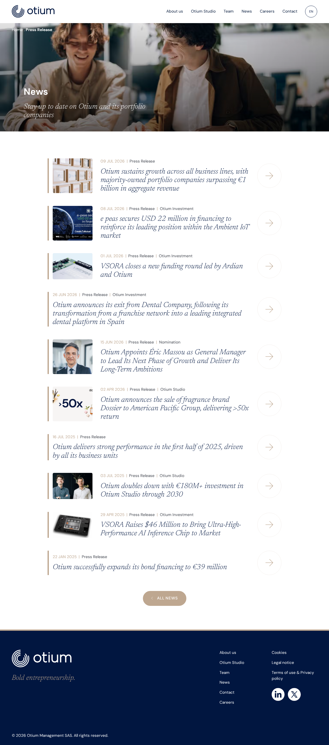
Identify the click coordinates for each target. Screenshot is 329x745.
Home (17, 29)
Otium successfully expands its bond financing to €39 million (140, 567)
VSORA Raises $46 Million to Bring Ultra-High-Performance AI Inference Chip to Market (170, 529)
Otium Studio (172, 389)
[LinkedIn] (278, 694)
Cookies (279, 652)
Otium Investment (177, 208)
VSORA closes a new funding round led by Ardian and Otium (171, 271)
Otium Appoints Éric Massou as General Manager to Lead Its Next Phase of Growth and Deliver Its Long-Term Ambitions (172, 361)
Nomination (169, 342)
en (311, 11)
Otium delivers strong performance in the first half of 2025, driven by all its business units (148, 452)
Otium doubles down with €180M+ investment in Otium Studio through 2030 (171, 491)
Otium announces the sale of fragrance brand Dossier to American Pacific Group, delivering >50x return (174, 408)
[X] (294, 694)
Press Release (142, 161)
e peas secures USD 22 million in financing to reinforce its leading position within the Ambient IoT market (174, 227)
